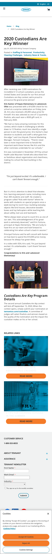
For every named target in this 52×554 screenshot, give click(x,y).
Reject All (26, 543)
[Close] (48, 514)
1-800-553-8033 (11, 443)
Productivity (39, 52)
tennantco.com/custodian (16, 311)
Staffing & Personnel (22, 52)
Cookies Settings (26, 550)
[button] (46, 453)
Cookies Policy (9, 528)
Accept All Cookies (26, 537)
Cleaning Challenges (13, 55)
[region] (26, 532)
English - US (44, 4)
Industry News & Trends (35, 55)
